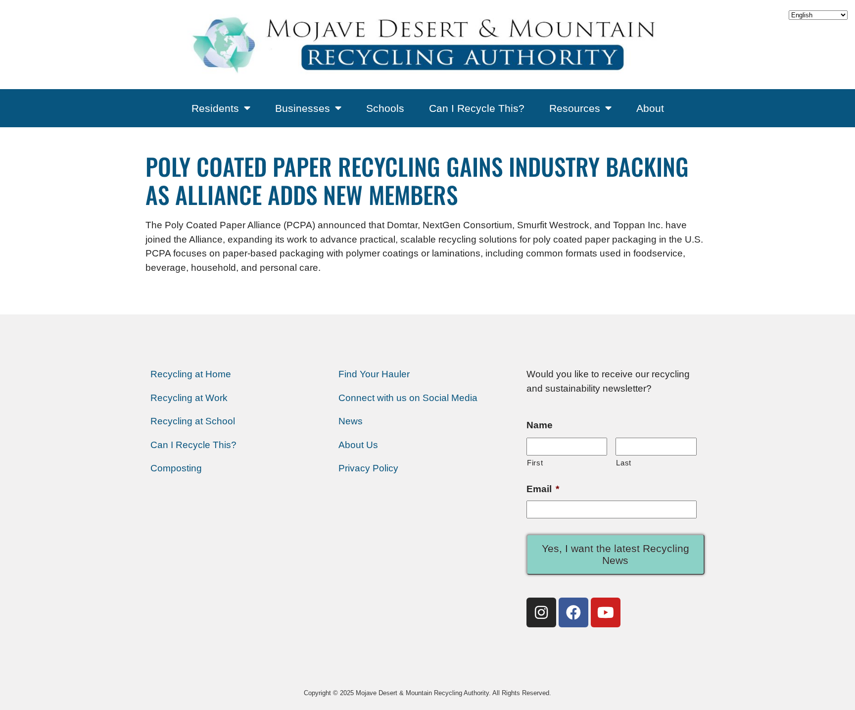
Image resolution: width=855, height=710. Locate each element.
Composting (176, 468)
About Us (358, 445)
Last (623, 462)
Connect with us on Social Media (407, 398)
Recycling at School (192, 421)
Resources (574, 108)
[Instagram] (541, 612)
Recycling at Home (190, 374)
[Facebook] (573, 612)
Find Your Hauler (374, 374)
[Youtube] (605, 612)
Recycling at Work (189, 398)
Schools (385, 108)
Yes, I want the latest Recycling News (615, 554)
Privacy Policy (368, 468)
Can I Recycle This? (476, 108)
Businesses (302, 108)
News (350, 421)
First (535, 462)
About (650, 108)
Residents (215, 108)
